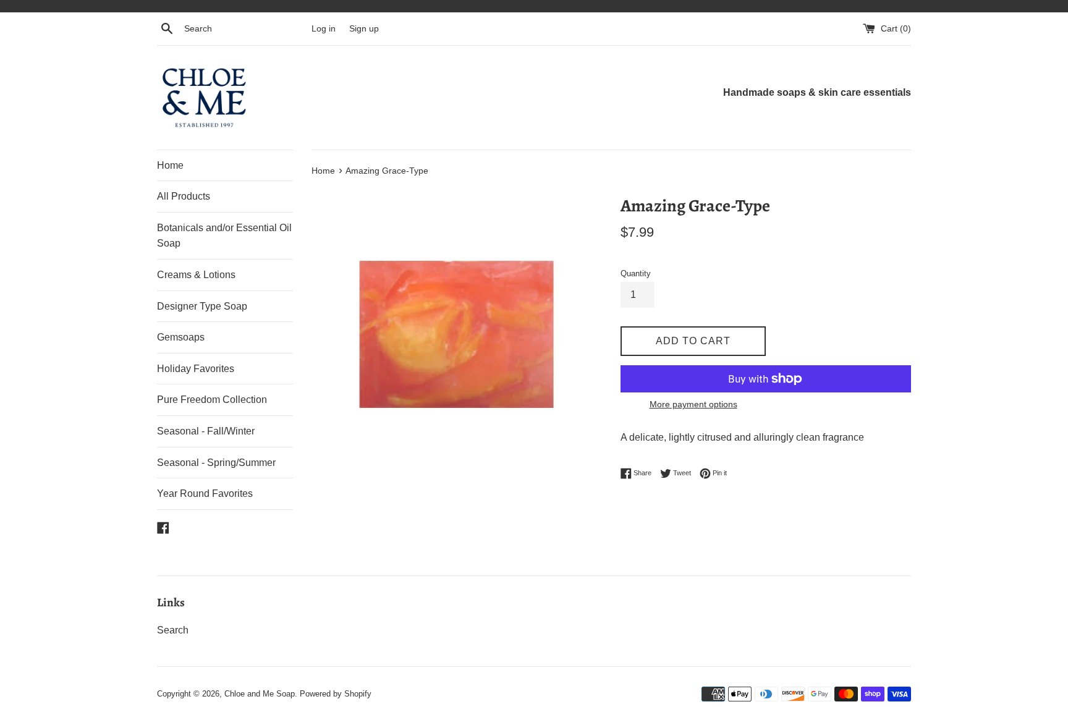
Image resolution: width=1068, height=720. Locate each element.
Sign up (364, 28)
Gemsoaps (181, 337)
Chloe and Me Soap (259, 693)
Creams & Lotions (196, 274)
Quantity (636, 273)
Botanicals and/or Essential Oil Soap (224, 235)
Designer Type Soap (202, 306)
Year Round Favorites (205, 493)
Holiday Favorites (195, 368)
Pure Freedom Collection (212, 399)
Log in (324, 28)
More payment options (693, 404)
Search (173, 630)
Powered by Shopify (335, 693)
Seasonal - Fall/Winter (206, 431)
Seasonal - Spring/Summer (216, 462)
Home (170, 165)
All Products (183, 196)
